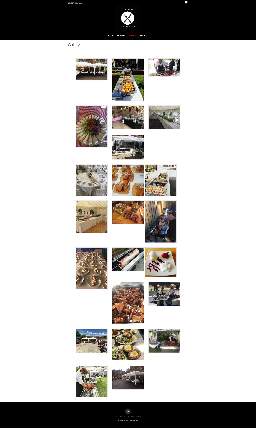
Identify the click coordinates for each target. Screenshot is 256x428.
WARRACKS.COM (132, 420)
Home (116, 417)
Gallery (131, 417)
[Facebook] (186, 2)
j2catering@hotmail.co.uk (77, 3)
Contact (139, 417)
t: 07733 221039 (72, 2)
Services (123, 417)
